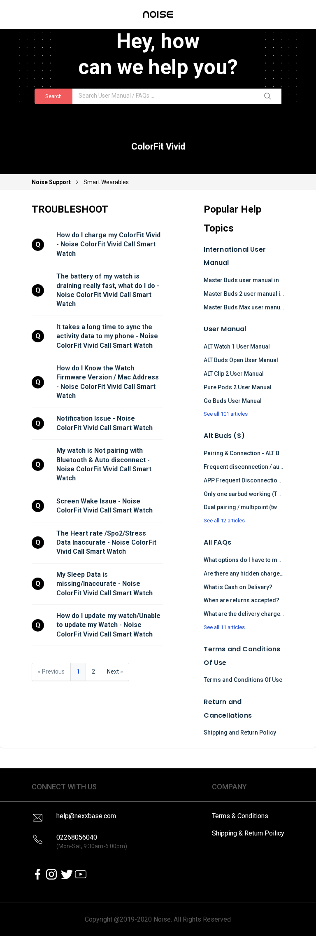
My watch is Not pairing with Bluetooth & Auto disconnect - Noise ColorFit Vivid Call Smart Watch (104, 464)
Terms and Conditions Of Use (243, 679)
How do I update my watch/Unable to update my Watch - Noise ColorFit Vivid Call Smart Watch (109, 625)
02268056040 (91, 841)
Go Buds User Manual (233, 401)
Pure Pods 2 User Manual (238, 387)
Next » (115, 671)
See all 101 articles (226, 414)
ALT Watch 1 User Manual (237, 346)
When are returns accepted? (241, 600)
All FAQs (217, 542)
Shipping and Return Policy (240, 732)
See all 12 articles (224, 520)
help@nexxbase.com (86, 816)
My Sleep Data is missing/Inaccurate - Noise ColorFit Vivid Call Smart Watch (104, 584)
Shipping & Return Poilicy (248, 833)
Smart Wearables (106, 182)
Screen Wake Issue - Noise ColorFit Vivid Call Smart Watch (104, 505)
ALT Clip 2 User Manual (234, 373)
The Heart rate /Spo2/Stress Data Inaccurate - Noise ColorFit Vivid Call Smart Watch (107, 542)
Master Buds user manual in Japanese (255, 280)
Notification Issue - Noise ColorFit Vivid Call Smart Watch (104, 422)
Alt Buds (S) (224, 435)
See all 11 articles (224, 627)
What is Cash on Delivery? (238, 587)
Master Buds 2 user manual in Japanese (257, 293)
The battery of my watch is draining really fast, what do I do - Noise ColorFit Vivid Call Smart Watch (108, 290)
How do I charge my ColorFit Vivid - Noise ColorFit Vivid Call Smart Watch (109, 244)
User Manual (225, 329)
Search (53, 96)
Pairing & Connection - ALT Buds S (249, 453)
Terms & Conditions (240, 816)
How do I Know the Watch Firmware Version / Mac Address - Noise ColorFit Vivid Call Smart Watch (108, 382)
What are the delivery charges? (245, 614)
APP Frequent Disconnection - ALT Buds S (259, 480)
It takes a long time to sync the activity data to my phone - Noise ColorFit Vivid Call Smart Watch (108, 336)
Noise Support (52, 182)
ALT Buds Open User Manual (241, 360)
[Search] (269, 96)
